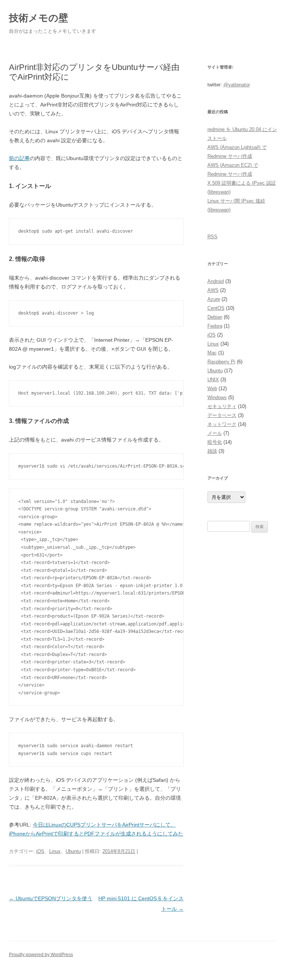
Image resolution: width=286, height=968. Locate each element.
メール (214, 433)
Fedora (214, 326)
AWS (213, 290)
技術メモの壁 (38, 17)
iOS (40, 851)
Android (215, 281)
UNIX (213, 379)
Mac (212, 353)
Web (212, 388)
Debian (214, 317)
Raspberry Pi (221, 361)
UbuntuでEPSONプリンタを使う (50, 898)
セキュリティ (221, 406)
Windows (217, 397)
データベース (221, 415)
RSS (212, 236)
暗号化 (214, 442)
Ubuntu (73, 851)
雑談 (212, 451)
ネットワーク (221, 424)
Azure (213, 299)
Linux (55, 851)
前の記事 (19, 158)
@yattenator (236, 84)
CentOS (216, 308)
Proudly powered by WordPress (41, 954)
